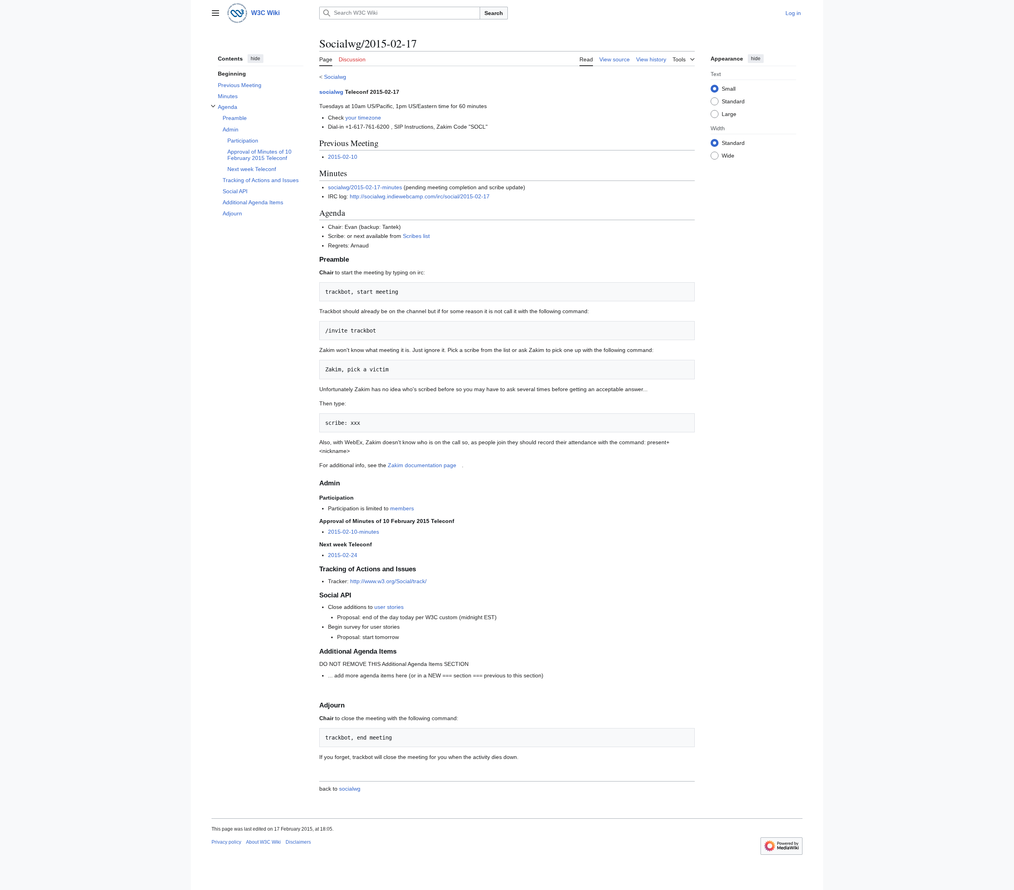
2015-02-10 (342, 157)
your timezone (363, 117)
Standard (733, 101)
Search (493, 13)
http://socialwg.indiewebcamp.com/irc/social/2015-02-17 (420, 196)
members (402, 508)
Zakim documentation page (422, 465)
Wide (728, 155)
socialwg (331, 92)
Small (729, 88)
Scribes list (416, 236)
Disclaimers (298, 842)
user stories (389, 607)
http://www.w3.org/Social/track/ (388, 581)
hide (255, 58)
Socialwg (335, 77)
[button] (215, 13)
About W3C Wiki (263, 842)
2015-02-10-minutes (353, 532)
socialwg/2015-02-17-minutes (365, 187)
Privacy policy (226, 842)
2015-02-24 (342, 555)
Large (729, 113)
